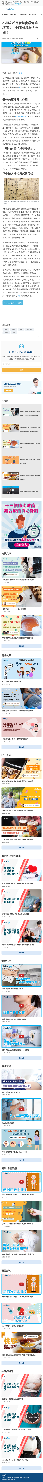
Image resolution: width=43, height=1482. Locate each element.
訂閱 (21, 370)
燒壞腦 (6, 332)
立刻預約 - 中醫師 (14, 302)
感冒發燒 (29, 329)
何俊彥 (19, 73)
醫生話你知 (33, 14)
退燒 (14, 332)
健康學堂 (5, 14)
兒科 (21, 329)
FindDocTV (14, 14)
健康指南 (23, 14)
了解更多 (18, 4)
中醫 (18, 296)
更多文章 (21, 646)
